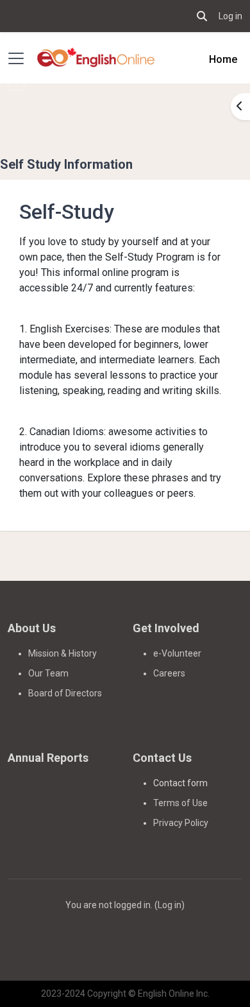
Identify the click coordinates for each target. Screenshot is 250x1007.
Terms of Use (180, 803)
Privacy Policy (180, 823)
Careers (169, 673)
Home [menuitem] (223, 59)
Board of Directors (65, 693)
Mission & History (62, 653)
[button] (201, 16)
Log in (230, 16)
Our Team (48, 673)
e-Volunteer (177, 653)
